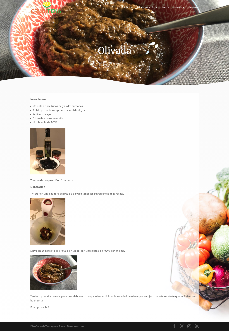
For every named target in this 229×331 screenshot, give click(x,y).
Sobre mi (128, 7)
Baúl (164, 7)
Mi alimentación (145, 7)
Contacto (194, 7)
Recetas (177, 7)
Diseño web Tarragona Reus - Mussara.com (57, 326)
